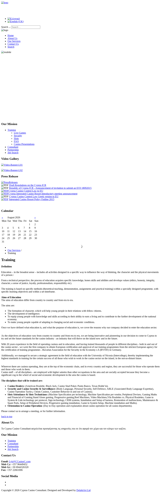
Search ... (6, 27)
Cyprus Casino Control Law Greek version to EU (33, 196)
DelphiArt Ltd (83, 490)
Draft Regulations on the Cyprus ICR (27, 185)
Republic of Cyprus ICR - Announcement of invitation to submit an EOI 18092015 (50, 188)
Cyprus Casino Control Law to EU (25, 190)
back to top (6, 416)
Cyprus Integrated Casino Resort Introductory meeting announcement (42, 193)
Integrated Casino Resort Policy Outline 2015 (31, 199)
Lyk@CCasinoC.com (20, 461)
